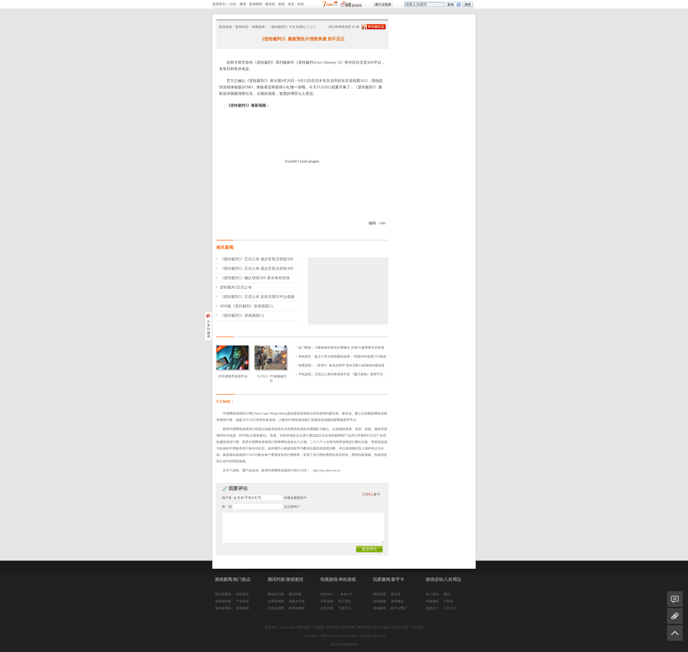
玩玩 (233, 4)
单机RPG (326, 594)
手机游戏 (326, 601)
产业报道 (242, 601)
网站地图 (303, 627)
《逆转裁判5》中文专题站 (286, 27)
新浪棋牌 (255, 4)
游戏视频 (379, 601)
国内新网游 (223, 594)
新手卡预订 (399, 608)
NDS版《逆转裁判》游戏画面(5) (246, 306)
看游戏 (395, 594)
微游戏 (270, 4)
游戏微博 (379, 608)
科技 (301, 4)
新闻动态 (241, 27)
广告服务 (318, 627)
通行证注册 (400, 627)
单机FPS (347, 594)
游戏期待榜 (223, 601)
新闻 (281, 4)
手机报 (448, 601)
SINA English (381, 627)
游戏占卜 (432, 608)
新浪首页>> (220, 4)
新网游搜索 (297, 608)
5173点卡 (449, 608)
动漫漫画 (432, 601)
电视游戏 (258, 27)
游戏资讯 (242, 594)
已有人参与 (371, 494)
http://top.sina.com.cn (326, 470)
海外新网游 (223, 608)
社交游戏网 (276, 608)
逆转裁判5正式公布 (236, 287)
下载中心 (344, 608)
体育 (291, 4)
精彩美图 (379, 594)
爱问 (446, 594)
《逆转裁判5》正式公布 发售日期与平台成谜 (257, 297)
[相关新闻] (675, 616)
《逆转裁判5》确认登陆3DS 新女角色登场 (255, 278)
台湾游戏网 (276, 601)
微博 (242, 4)
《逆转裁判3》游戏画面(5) (242, 316)
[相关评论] (675, 599)
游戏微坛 (397, 601)
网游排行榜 (276, 594)
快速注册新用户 (295, 498)
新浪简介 (271, 627)
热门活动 (432, 594)
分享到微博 (208, 329)
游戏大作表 (297, 601)
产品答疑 (416, 627)
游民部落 (326, 608)
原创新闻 (242, 608)
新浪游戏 (225, 27)
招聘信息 (348, 627)
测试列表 (295, 594)
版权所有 (351, 644)
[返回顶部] (675, 635)
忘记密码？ (292, 507)
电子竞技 (344, 601)
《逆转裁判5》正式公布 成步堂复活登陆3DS (256, 259)
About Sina (287, 627)
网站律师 (363, 627)
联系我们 (333, 627)
